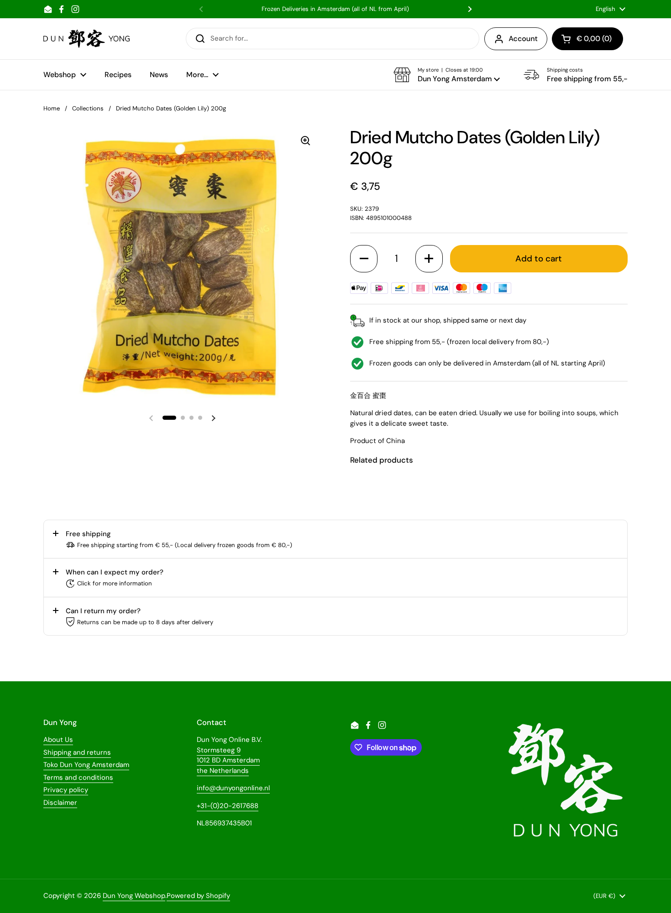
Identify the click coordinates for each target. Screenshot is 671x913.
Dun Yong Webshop (134, 895)
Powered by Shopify (198, 895)
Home (51, 108)
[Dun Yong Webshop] (87, 39)
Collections (88, 108)
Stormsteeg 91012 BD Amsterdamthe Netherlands (228, 760)
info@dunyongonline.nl (233, 788)
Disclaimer (60, 802)
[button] (446, 74)
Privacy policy (65, 789)
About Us (58, 739)
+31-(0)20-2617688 (227, 805)
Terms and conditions (78, 777)
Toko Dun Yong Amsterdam (86, 764)
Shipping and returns (77, 752)
